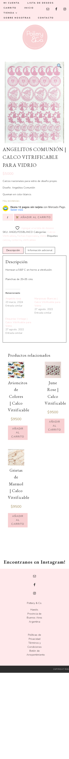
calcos (6, 240)
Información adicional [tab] (40, 250)
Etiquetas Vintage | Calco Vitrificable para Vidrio (18, 322)
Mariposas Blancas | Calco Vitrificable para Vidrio (47, 302)
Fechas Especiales (28, 236)
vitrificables (29, 240)
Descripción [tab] (13, 250)
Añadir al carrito (36, 217)
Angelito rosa (13, 298)
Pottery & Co (34, 37)
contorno (17, 240)
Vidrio (43, 236)
